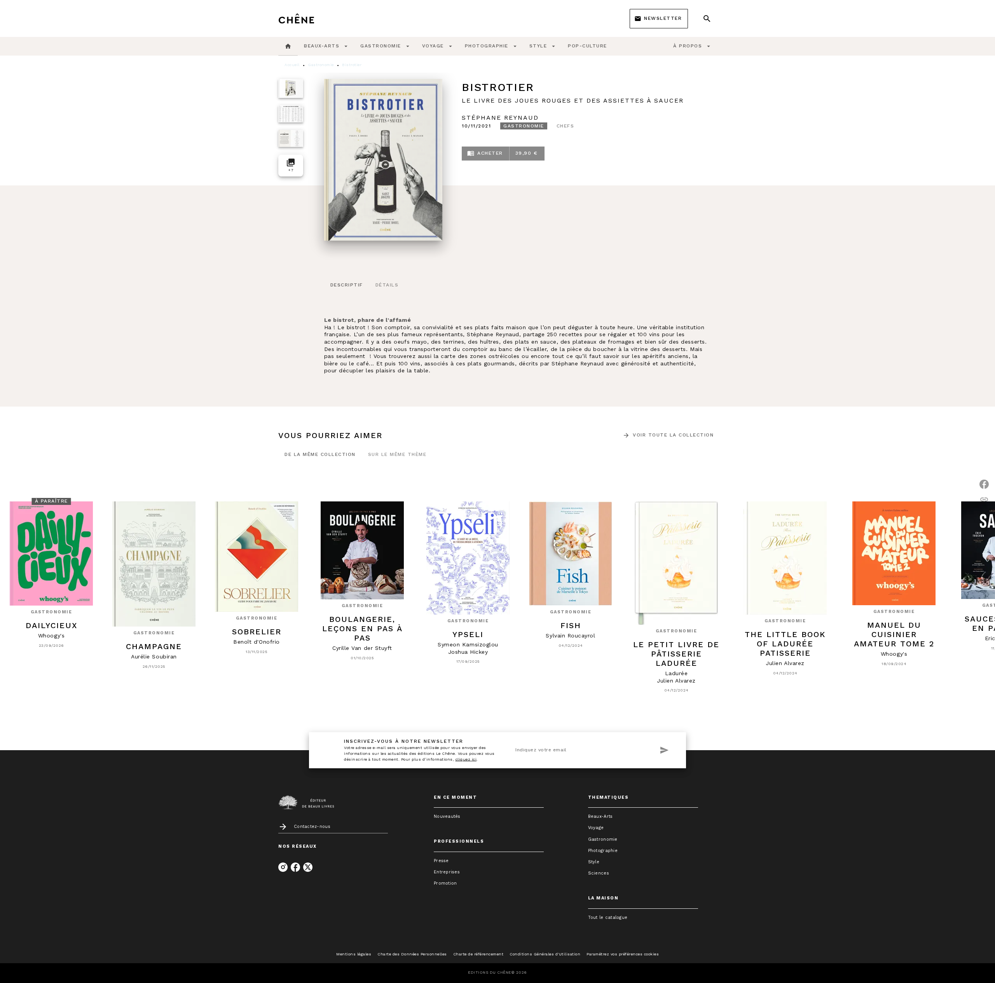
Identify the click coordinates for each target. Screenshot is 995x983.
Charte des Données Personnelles (412, 954)
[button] (659, 18)
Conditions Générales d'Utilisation (545, 954)
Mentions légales (353, 954)
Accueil (292, 65)
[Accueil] (311, 18)
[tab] (288, 46)
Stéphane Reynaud (500, 117)
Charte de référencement (478, 954)
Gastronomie (321, 65)
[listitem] (283, 867)
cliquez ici (466, 759)
